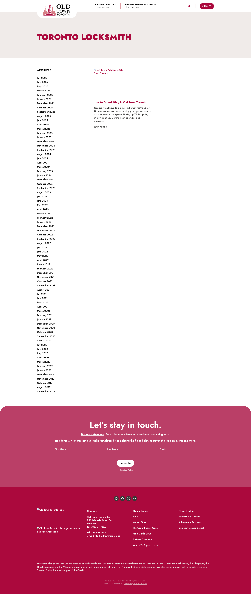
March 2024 (43, 167)
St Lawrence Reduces (189, 522)
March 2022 (43, 264)
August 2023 (44, 192)
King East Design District (191, 528)
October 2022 (45, 234)
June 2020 (42, 349)
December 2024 (46, 141)
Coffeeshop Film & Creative (135, 583)
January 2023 (44, 222)
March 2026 (43, 90)
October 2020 (45, 332)
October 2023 (45, 184)
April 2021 (42, 306)
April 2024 (43, 162)
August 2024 (44, 154)
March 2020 (43, 362)
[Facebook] (122, 498)
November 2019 (45, 379)
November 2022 (46, 230)
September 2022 (46, 239)
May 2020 (42, 353)
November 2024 (46, 145)
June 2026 (42, 82)
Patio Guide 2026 (142, 533)
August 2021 (43, 290)
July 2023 (42, 196)
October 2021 (44, 281)
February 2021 (45, 315)
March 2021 (43, 311)
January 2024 (44, 175)
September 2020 (46, 336)
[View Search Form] (189, 6)
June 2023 (42, 200)
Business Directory (142, 539)
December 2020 (46, 323)
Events (136, 516)
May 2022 (42, 256)
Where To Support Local (145, 545)
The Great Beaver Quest (145, 528)
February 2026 (45, 95)
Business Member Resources (140, 4)
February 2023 (45, 217)
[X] (128, 498)
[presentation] (108, 83)
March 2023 (43, 213)
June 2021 (42, 298)
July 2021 (42, 294)
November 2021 (45, 277)
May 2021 (42, 302)
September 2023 (46, 188)
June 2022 (42, 251)
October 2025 (45, 107)
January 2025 (44, 137)
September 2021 (46, 285)
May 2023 (42, 205)
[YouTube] (134, 498)
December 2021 (45, 273)
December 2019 (45, 374)
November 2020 (46, 328)
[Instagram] (116, 498)
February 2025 (45, 133)
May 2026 (42, 86)
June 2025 (42, 120)
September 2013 (46, 391)
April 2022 (43, 260)
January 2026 (44, 99)
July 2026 (42, 78)
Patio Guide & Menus (189, 516)
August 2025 (44, 116)
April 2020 (43, 357)
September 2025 (46, 112)
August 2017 (43, 387)
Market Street (140, 522)
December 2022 (46, 226)
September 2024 (46, 150)
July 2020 (42, 345)
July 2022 (42, 247)
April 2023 (43, 209)
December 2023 (46, 179)
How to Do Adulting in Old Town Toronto (119, 102)
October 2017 (44, 383)
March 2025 (43, 129)
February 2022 (45, 268)
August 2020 (44, 340)
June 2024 (42, 158)
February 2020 (45, 366)
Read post (101, 127)
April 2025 (43, 124)
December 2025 (46, 103)
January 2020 (44, 370)
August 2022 (44, 243)
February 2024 (45, 171)
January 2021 (44, 319)
